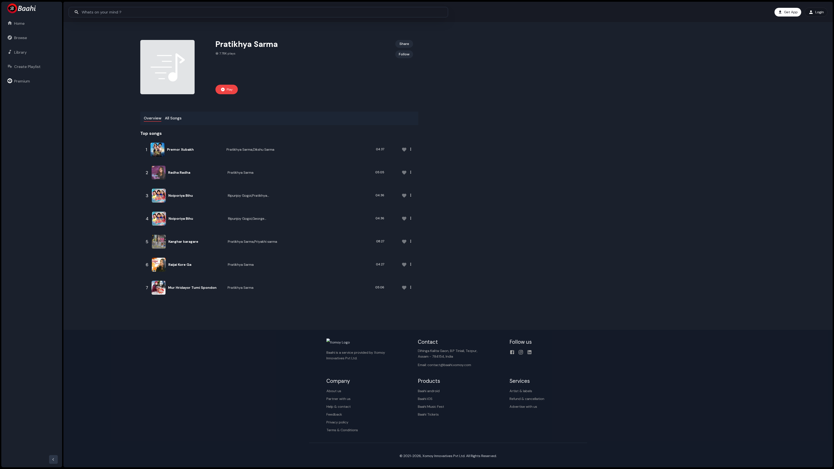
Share (404, 43)
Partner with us (338, 398)
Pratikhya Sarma (240, 172)
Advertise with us (523, 406)
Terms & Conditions (342, 430)
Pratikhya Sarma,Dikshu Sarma (250, 149)
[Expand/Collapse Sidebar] (53, 459)
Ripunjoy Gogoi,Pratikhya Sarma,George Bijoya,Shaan (249, 195)
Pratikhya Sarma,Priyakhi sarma (252, 241)
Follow (404, 54)
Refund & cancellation (527, 398)
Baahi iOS (425, 398)
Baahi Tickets (428, 414)
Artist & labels (521, 391)
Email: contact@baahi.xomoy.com (444, 365)
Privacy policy (337, 422)
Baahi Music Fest (431, 406)
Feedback (334, 414)
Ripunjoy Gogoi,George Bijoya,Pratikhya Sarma (246, 218)
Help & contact (338, 406)
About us (333, 391)
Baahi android (429, 391)
